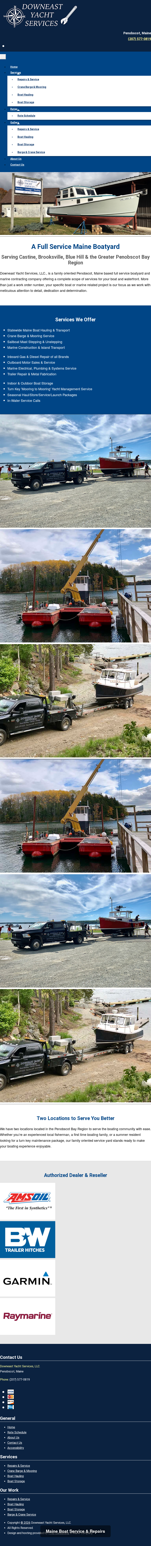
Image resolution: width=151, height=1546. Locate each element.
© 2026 (25, 1522)
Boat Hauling (25, 94)
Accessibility (15, 1448)
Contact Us (17, 164)
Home (13, 66)
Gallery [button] (14, 122)
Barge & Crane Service (31, 152)
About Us (16, 158)
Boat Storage (25, 102)
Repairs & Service (28, 79)
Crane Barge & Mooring (31, 86)
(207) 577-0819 (139, 39)
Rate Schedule (26, 115)
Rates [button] (13, 109)
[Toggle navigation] (3, 56)
